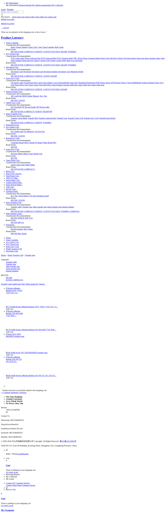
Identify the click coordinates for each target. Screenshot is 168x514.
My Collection (57, 5)
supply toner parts (18, 165)
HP (51, 112)
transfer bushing (68, 207)
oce (22, 222)
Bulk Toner (59, 47)
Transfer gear (27, 207)
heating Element (148, 83)
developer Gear (64, 72)
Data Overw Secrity (14, 174)
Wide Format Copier (14, 214)
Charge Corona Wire (58, 61)
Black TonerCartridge (19, 47)
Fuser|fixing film (30, 83)
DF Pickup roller (42, 107)
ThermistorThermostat (86, 83)
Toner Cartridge (13, 43)
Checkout (22, 393)
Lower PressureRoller (61, 83)
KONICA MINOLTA (26, 52)
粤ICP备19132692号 (68, 441)
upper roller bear (84, 85)
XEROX (38, 52)
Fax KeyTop (40, 132)
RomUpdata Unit (13, 180)
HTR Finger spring (103, 83)
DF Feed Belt (16, 107)
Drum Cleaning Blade (91, 58)
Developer (27, 72)
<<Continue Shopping (9, 393)
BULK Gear (11, 189)
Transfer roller (16, 207)
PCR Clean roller (17, 58)
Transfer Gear (62, 118)
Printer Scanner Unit (14, 92)
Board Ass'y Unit (13, 138)
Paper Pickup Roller (14, 185)
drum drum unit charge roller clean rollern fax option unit (34, 17)
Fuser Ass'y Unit (13, 78)
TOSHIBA (72, 52)
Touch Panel (23, 196)
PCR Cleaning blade (65, 58)
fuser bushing (57, 85)
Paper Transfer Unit (14, 202)
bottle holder (30, 165)
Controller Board (17, 143)
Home (8, 238)
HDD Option (27, 96)
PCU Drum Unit (13, 54)
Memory (36, 96)
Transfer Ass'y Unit (91, 118)
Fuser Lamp (33, 85)
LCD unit (32, 196)
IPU (54, 143)
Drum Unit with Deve (108, 58)
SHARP (64, 52)
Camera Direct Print (14, 183)
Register (10, 9)
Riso (25, 229)
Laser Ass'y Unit (13, 149)
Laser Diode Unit (35, 154)
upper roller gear (98, 85)
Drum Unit (122, 58)
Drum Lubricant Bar (33, 58)
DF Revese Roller (29, 107)
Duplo (30, 229)
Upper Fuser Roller (44, 83)
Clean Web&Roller (133, 83)
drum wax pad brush (74, 61)
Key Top (43, 96)
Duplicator (11, 225)
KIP (26, 218)
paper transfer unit (54, 207)
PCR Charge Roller (48, 58)
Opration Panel (12, 191)
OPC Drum (77, 58)
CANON (46, 52)
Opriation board (42, 196)
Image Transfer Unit (14, 114)
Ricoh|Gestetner (17, 229)
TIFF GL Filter (12, 178)
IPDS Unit (11, 171)
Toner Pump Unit (13, 160)
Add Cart (9, 309)
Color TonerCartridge (46, 47)
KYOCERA (55, 52)
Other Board (48, 143)
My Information (12, 3)
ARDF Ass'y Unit (13, 103)
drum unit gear (27, 61)
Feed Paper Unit (13, 176)
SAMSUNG (75, 211)
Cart (5, 28)
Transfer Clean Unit (75, 118)
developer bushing (51, 72)
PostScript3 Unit (13, 125)
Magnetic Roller (77, 72)
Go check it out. (12, 472)
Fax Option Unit (13, 127)
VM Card (10, 187)
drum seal (140, 58)
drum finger (131, 58)
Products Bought (25, 5)
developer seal (37, 72)
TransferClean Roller (107, 118)
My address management (41, 5)
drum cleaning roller (152, 58)
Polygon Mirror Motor (19, 154)
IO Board (38, 143)
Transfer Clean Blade (19, 118)
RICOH (14, 52)
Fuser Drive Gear (21, 85)
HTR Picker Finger (118, 83)
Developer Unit (12, 67)
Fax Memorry (29, 132)
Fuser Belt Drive (45, 85)
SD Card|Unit (16, 96)
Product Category (12, 37)
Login (3, 9)
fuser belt (73, 83)
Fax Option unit (17, 132)
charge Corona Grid (41, 61)
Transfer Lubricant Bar (47, 118)
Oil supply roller (17, 83)
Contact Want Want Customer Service (20, 485)
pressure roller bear (70, 85)
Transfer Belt (33, 118)
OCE (31, 218)
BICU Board (29, 143)
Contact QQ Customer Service (18, 483)
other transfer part (40, 207)
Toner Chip (32, 47)
